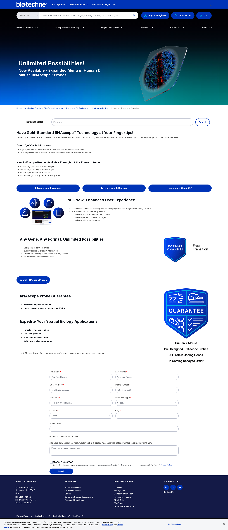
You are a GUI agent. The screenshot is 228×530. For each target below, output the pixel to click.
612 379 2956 (25, 497)
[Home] (31, 4)
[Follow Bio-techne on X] (173, 487)
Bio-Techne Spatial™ (79, 4)
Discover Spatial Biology (114, 188)
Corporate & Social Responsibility (79, 497)
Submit (61, 471)
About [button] (205, 27)
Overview (118, 487)
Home (19, 108)
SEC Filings (119, 503)
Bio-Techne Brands (73, 490)
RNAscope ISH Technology (77, 108)
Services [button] (145, 27)
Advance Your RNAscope (48, 188)
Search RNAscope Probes (33, 280)
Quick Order (185, 15)
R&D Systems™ (59, 4)
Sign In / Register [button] (157, 15)
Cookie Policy (41, 516)
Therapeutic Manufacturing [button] (67, 27)
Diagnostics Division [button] (110, 27)
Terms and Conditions (74, 500)
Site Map (76, 516)
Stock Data (119, 500)
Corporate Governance (124, 506)
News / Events (120, 490)
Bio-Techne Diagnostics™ (104, 4)
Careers (68, 494)
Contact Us (168, 492)
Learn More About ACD (180, 188)
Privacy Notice (166, 465)
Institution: (54, 397)
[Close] (224, 524)
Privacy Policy (22, 516)
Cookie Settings (59, 516)
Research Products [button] (25, 27)
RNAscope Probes (100, 108)
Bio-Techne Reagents (53, 108)
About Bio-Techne (72, 487)
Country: (53, 410)
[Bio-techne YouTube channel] (180, 487)
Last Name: (121, 371)
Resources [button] (175, 27)
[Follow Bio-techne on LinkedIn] (166, 487)
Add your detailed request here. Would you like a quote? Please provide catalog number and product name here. (100, 443)
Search (202, 122)
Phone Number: (122, 385)
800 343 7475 (29, 500)
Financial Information (123, 497)
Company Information (123, 494)
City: (118, 410)
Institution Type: (123, 397)
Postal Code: (55, 423)
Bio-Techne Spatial (33, 108)
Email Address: (56, 385)
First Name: (55, 371)
